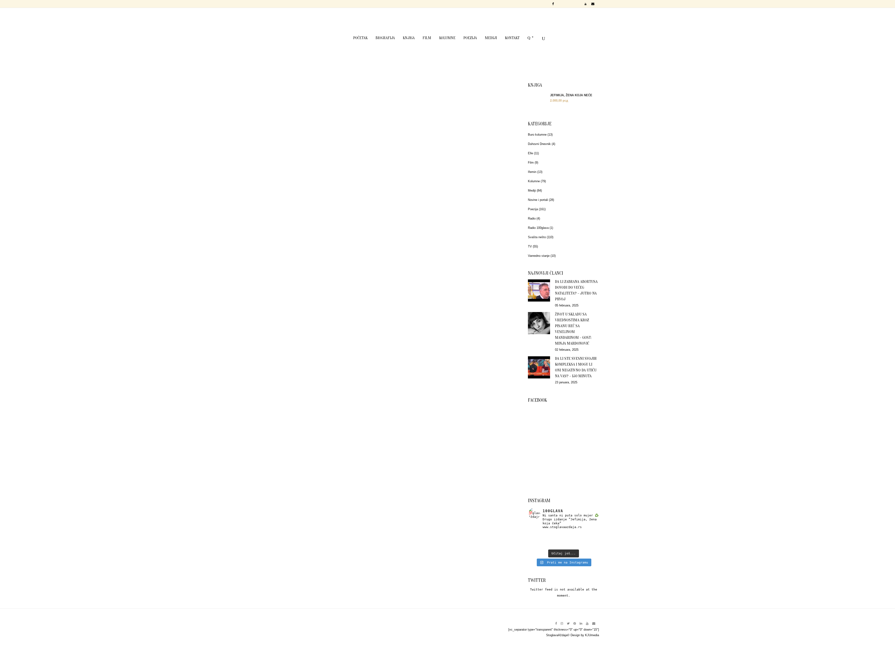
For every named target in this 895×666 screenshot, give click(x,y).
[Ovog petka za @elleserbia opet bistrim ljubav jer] (540, 545)
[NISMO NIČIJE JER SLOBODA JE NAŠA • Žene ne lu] (540, 540)
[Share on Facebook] (336, 254)
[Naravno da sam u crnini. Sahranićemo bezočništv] (587, 535)
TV (530, 246)
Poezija (533, 209)
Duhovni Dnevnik (539, 144)
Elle (530, 153)
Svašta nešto (537, 237)
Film (531, 162)
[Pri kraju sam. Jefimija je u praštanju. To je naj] (587, 540)
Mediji (532, 190)
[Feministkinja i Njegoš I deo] (349, 140)
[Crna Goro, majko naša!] (456, 326)
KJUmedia (592, 635)
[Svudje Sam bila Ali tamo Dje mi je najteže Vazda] (564, 540)
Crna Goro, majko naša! (456, 392)
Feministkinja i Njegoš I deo (349, 206)
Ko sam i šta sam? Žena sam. (349, 392)
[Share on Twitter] (343, 254)
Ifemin (532, 172)
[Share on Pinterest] (357, 254)
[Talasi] (456, 140)
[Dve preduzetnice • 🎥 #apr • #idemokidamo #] (564, 545)
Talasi (456, 206)
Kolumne (534, 181)
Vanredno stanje (539, 255)
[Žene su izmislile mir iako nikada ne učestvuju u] (540, 535)
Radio (532, 218)
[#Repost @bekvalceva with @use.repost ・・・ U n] (587, 545)
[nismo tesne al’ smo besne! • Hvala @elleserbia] (564, 535)
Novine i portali (538, 200)
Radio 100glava (538, 228)
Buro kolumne (537, 134)
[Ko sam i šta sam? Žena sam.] (349, 326)
